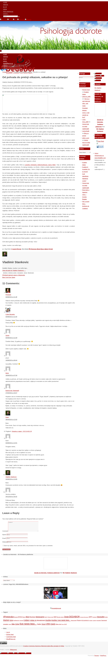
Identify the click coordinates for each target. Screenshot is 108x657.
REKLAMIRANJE (8, 11)
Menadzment (41, 620)
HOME (5, 2)
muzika (48, 620)
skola (25, 273)
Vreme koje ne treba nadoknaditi (85, 126)
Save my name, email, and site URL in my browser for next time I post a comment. (28, 545)
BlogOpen (32, 617)
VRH (48, 624)
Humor (6, 620)
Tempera (96, 655)
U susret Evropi (16, 249)
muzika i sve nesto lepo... (61, 620)
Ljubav (26, 620)
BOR (55, 617)
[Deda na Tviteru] (10, 20)
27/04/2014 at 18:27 (11, 393)
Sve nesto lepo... (28, 623)
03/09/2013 (17, 82)
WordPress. (103, 655)
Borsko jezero (60, 617)
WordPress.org (10, 639)
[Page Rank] (100, 141)
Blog (27, 617)
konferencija (16, 620)
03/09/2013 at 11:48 (11, 297)
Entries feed (9, 634)
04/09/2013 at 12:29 (11, 338)
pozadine (94, 620)
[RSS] (15, 20)
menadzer (20, 273)
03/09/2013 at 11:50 (11, 316)
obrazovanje (73, 620)
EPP (90, 617)
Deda (7, 417)
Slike (13, 624)
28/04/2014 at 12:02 (11, 419)
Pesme (79, 620)
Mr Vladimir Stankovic (70, 573)
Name (4, 534)
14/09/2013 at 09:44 (11, 360)
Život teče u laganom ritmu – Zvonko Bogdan (85, 194)
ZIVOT (65, 624)
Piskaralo (8, 294)
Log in (8, 632)
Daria (7, 373)
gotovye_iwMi (86, 96)
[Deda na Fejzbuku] (3, 20)
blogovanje (40, 617)
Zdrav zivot (58, 624)
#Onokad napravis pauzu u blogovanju (13, 275)
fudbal (106, 617)
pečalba (90, 620)
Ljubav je (32, 620)
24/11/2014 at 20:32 (11, 496)
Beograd (16, 617)
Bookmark (31, 273)
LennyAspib (85, 131)
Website (4, 542)
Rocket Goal (86, 90)
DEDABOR (74, 616)
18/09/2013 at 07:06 (11, 375)
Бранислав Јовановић (12, 390)
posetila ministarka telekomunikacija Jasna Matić (40, 165)
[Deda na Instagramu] (21, 20)
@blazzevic (13, 649)
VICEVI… (6, 14)
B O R (5, 7)
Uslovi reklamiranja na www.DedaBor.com (100, 156)
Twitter (39, 624)
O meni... (30, 82)
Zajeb (53, 624)
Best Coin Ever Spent (8, 277)
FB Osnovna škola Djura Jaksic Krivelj (41, 249)
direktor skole (12, 273)
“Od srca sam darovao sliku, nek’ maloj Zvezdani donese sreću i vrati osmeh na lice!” (86, 108)
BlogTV (46, 617)
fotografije (101, 617)
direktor (5, 273)
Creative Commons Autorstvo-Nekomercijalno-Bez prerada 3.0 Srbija (43, 646)
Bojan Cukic (50, 617)
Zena (63, 624)
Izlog (11, 620)
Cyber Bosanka (10, 314)
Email (4, 538)
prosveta (98, 620)
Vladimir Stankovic (7, 82)
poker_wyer (85, 138)
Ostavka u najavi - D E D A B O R (22, 431)
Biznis (23, 617)
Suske (7, 335)
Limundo (21, 620)
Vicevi (44, 624)
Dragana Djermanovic (84, 617)
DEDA (5, 9)
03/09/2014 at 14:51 (11, 443)
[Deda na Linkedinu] (28, 20)
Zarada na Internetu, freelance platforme (47, 573)
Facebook (94, 617)
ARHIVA (5, 4)
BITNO (20, 617)
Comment (5, 531)
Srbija (17, 624)
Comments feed (11, 637)
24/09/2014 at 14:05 (11, 479)
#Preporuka (8, 616)
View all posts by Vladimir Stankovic (14, 270)
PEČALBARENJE (85, 620)
